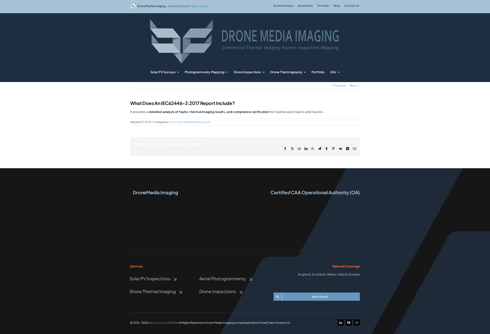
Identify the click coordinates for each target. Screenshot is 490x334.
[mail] (357, 322)
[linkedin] (341, 322)
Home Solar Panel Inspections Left (190, 122)
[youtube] (349, 322)
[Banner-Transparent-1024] (245, 18)
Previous (340, 85)
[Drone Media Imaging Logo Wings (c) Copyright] (155, 200)
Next (353, 85)
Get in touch (199, 6)
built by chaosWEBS (163, 322)
